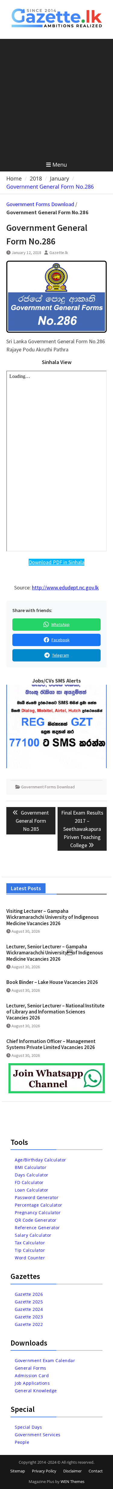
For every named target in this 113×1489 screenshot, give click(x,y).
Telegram (60, 655)
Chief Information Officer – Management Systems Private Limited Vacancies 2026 (51, 1044)
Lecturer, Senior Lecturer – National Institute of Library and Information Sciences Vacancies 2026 (55, 1011)
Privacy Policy (44, 1471)
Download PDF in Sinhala (56, 562)
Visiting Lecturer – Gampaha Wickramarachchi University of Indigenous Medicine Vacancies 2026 (52, 917)
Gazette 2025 (29, 1302)
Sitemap (17, 1471)
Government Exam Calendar (45, 1360)
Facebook (61, 639)
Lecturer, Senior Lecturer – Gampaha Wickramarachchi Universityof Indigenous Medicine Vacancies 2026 (54, 952)
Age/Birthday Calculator (40, 1160)
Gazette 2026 (29, 1294)
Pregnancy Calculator (38, 1212)
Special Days (28, 1427)
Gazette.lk (58, 252)
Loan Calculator (32, 1190)
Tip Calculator (30, 1250)
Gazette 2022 (29, 1324)
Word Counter (30, 1258)
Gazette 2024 (29, 1309)
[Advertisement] (56, 98)
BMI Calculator (30, 1167)
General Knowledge (36, 1390)
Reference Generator (37, 1227)
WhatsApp (60, 624)
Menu (59, 164)
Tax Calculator (30, 1243)
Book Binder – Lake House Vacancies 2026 (52, 982)
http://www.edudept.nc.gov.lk (65, 587)
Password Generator (36, 1197)
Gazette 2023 (29, 1317)
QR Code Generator (36, 1220)
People (22, 1442)
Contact (96, 1471)
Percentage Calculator (38, 1205)
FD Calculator (29, 1182)
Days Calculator (32, 1175)
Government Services (38, 1434)
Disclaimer (72, 1471)
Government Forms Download (40, 204)
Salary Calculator (33, 1235)
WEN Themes (72, 1481)
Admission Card (32, 1375)
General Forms (30, 1368)
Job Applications (32, 1383)
